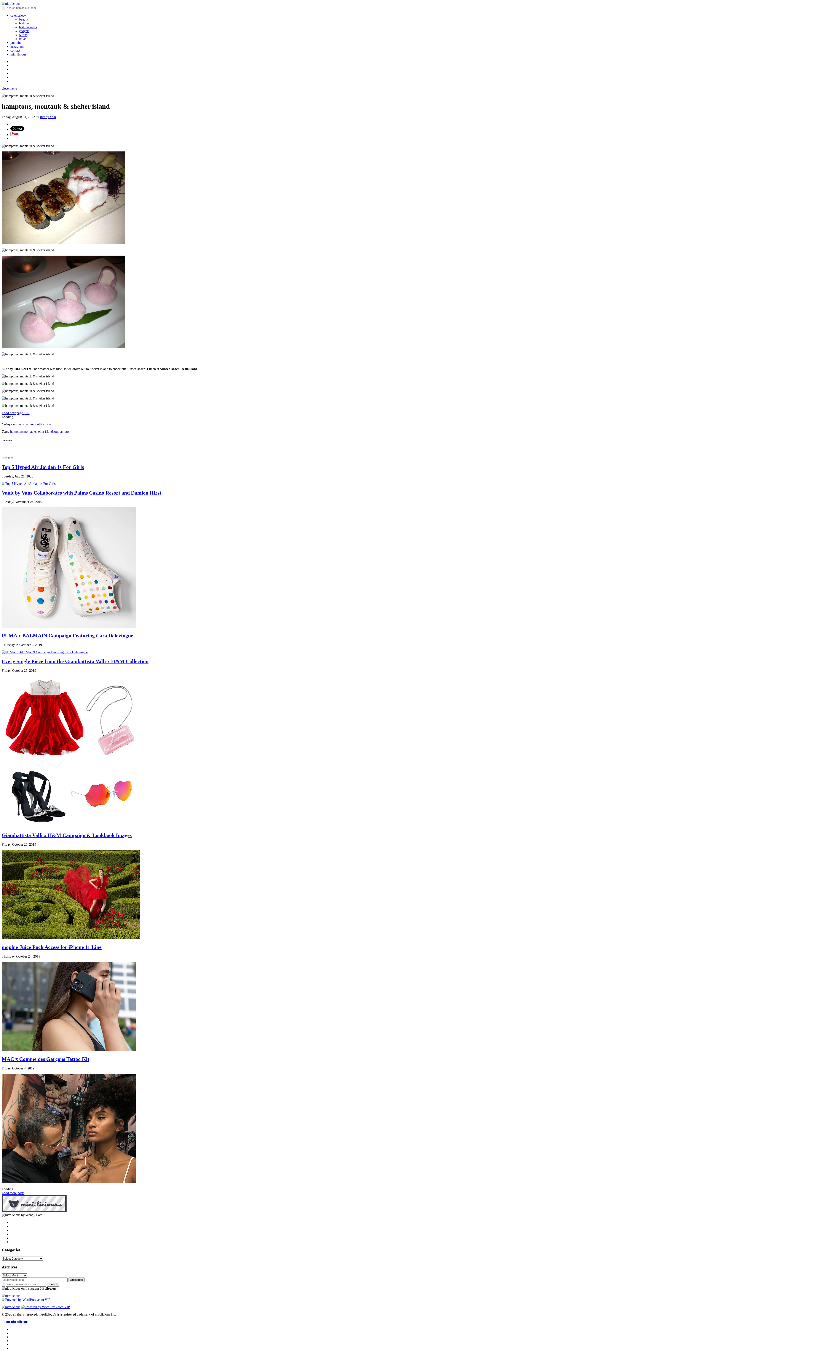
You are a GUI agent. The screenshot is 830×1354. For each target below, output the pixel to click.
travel (23, 39)
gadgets (24, 31)
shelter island (44, 431)
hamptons (16, 431)
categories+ (18, 15)
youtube (15, 43)
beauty (23, 19)
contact (15, 50)
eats (21, 424)
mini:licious (18, 54)
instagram (17, 46)
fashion (24, 23)
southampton (61, 431)
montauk (29, 431)
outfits (23, 35)
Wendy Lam (48, 117)
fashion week (28, 27)
